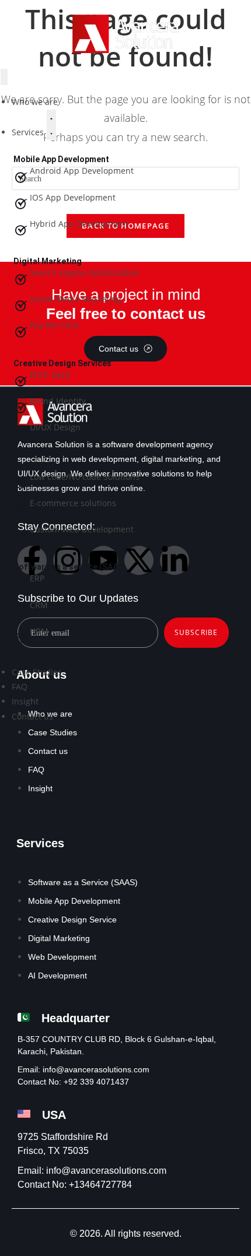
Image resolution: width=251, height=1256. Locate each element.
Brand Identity (58, 400)
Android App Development (82, 170)
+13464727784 (100, 1185)
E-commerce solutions (73, 502)
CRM (39, 605)
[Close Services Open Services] (51, 125)
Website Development (55, 465)
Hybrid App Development (79, 223)
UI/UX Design (55, 427)
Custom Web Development (82, 529)
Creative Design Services (62, 363)
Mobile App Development (61, 159)
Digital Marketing (47, 261)
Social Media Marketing (75, 298)
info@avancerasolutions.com (96, 1069)
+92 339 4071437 (96, 1081)
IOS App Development (73, 197)
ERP (37, 578)
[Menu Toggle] (4, 76)
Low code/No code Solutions (85, 476)
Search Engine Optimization (84, 272)
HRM (39, 631)
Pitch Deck (50, 374)
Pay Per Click (54, 325)
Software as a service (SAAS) (69, 566)
